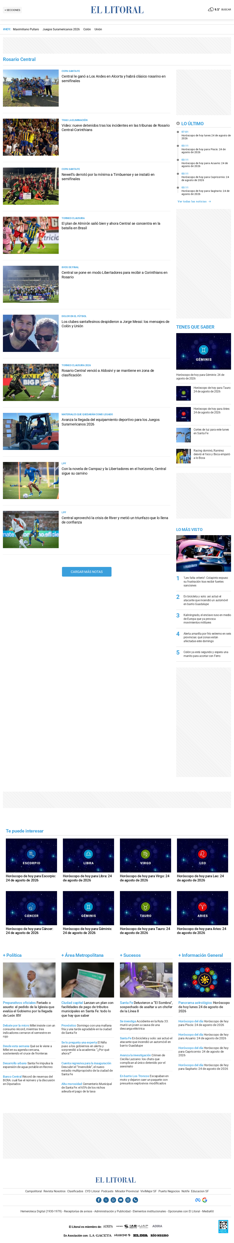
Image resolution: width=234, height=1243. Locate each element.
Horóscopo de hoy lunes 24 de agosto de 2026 (206, 135)
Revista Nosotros (54, 1191)
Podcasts (107, 1191)
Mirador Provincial (127, 1191)
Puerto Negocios (169, 1191)
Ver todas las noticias (192, 201)
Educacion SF (200, 1191)
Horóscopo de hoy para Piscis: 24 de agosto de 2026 (204, 149)
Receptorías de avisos (78, 1211)
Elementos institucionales (149, 1211)
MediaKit (208, 1211)
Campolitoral (33, 1191)
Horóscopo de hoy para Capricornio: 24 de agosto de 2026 (205, 177)
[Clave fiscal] (223, 1232)
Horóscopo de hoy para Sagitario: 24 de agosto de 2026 (206, 190)
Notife (185, 1191)
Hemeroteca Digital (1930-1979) (41, 1211)
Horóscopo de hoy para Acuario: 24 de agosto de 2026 (205, 163)
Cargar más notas (87, 572)
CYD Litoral (92, 1191)
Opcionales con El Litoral (184, 1211)
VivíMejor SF (148, 1191)
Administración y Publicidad (112, 1211)
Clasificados (75, 1191)
